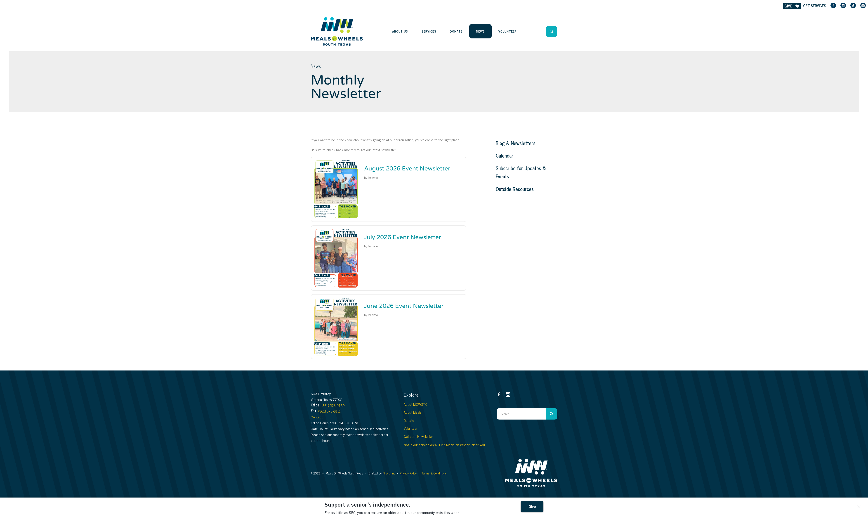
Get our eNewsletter (418, 436)
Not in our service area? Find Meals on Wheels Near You (444, 445)
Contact (317, 417)
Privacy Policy (408, 473)
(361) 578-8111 (329, 411)
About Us (400, 31)
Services (429, 31)
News (480, 31)
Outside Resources (515, 189)
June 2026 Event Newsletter (403, 305)
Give (789, 6)
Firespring (388, 473)
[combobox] (557, 31)
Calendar (504, 155)
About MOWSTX (415, 404)
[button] (551, 31)
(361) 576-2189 (333, 405)
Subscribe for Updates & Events (521, 172)
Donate (456, 31)
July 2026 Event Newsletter (402, 237)
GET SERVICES (814, 6)
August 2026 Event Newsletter (407, 168)
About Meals (413, 412)
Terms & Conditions (434, 473)
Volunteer (507, 31)
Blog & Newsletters (515, 143)
